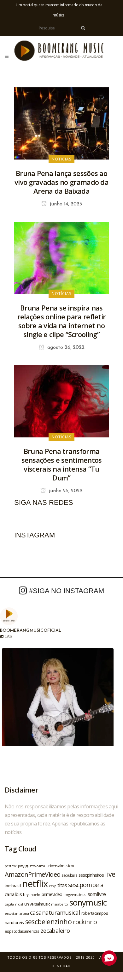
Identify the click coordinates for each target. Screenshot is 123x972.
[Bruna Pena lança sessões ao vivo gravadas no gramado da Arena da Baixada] (61, 122)
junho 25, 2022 (65, 490)
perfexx (11, 866)
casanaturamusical (55, 912)
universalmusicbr (60, 865)
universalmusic (37, 904)
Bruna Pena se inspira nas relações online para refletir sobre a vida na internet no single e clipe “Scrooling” (61, 321)
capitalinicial (14, 904)
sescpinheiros (91, 875)
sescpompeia (85, 885)
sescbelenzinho (48, 921)
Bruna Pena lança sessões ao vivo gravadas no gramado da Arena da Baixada (61, 182)
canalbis (13, 894)
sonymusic (88, 902)
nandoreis (14, 922)
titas (62, 885)
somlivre (97, 894)
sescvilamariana (17, 913)
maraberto (59, 904)
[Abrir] (58, 704)
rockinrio (85, 922)
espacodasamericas (22, 931)
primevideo (52, 894)
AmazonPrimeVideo (32, 874)
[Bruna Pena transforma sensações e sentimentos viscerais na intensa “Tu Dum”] (61, 400)
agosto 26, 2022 (65, 347)
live (110, 874)
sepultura (69, 875)
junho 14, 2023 (65, 204)
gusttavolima (35, 865)
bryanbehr (31, 894)
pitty (21, 866)
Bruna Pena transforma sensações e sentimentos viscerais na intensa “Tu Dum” (61, 464)
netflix (35, 883)
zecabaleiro (55, 930)
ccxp (52, 885)
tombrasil (13, 885)
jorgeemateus (75, 894)
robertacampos (94, 913)
